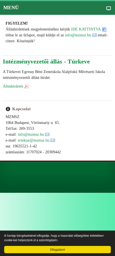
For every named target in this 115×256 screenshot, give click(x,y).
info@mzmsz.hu (78, 35)
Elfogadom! (57, 249)
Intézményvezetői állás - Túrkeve (46, 61)
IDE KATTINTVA (86, 29)
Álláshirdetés (13, 86)
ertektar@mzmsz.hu (33, 140)
